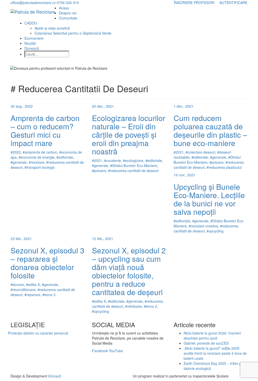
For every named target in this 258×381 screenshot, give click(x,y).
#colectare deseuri (200, 152)
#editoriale (64, 157)
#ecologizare (133, 160)
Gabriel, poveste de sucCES (206, 343)
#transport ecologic (39, 167)
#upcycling (215, 230)
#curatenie (112, 160)
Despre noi (67, 12)
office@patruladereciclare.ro (33, 2)
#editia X (33, 284)
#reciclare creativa (203, 225)
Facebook (100, 350)
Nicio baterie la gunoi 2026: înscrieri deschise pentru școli (212, 335)
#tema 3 (48, 294)
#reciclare (36, 162)
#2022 (16, 152)
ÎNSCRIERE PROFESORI (194, 2)
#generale (19, 162)
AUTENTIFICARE (233, 2)
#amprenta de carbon (40, 152)
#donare (17, 284)
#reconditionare (23, 289)
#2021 (97, 160)
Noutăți (30, 43)
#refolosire (133, 306)
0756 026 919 (68, 2)
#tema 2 (150, 306)
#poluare (99, 170)
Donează (31, 48)
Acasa (64, 7)
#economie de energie (36, 157)
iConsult (54, 375)
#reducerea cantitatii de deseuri (133, 170)
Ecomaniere (34, 38)
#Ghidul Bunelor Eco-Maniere (133, 165)
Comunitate (68, 17)
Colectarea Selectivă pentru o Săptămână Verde (73, 33)
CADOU (30, 23)
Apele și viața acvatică (52, 28)
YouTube (116, 350)
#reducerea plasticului (224, 167)
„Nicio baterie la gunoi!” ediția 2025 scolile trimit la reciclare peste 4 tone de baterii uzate (215, 353)
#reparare (32, 294)
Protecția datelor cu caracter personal (38, 333)
